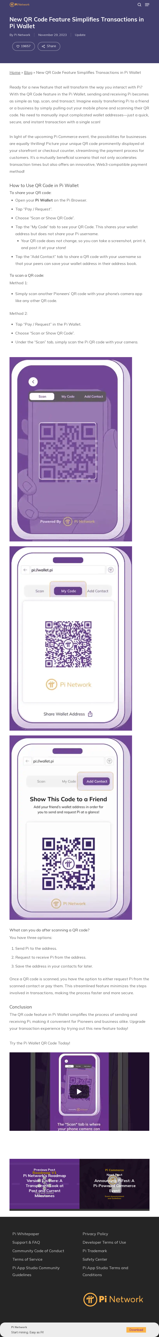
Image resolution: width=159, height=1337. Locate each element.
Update (80, 35)
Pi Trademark (95, 1250)
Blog (28, 72)
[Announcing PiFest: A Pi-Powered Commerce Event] (114, 1184)
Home (15, 72)
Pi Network (22, 35)
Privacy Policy (95, 1233)
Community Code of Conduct (38, 1250)
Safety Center (95, 1259)
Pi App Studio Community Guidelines (36, 1271)
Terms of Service (27, 1259)
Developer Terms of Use (104, 1242)
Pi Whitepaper (25, 1233)
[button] (147, 5)
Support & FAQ (26, 1242)
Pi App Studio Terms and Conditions (105, 1271)
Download (136, 1330)
